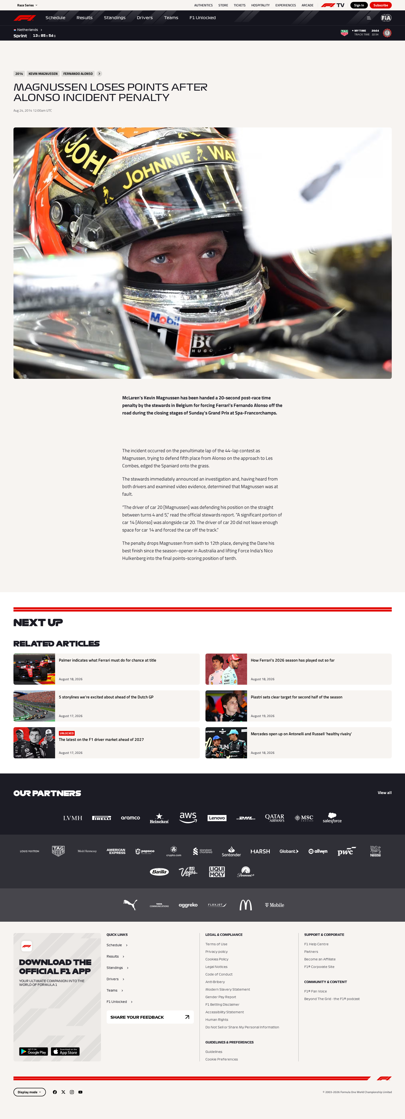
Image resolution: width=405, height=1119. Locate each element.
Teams (171, 18)
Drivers (145, 18)
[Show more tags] (99, 73)
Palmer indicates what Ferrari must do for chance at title (107, 660)
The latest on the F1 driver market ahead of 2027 (101, 740)
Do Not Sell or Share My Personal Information (242, 1027)
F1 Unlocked (203, 18)
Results (85, 18)
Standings (115, 18)
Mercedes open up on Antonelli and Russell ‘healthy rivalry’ (301, 734)
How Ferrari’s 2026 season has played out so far (293, 660)
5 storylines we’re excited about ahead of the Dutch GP (106, 697)
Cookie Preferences (221, 1059)
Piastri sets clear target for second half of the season (296, 697)
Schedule (55, 18)
